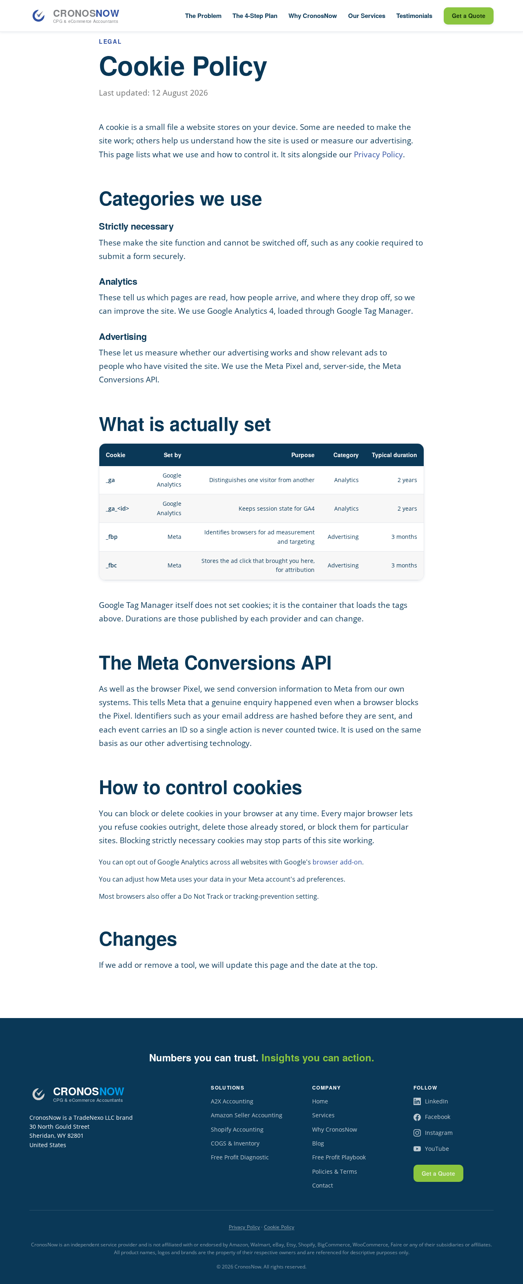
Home (320, 1101)
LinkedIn (436, 1101)
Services (323, 1115)
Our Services (366, 15)
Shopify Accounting (237, 1129)
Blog (318, 1143)
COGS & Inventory (235, 1143)
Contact (322, 1185)
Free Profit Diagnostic (240, 1157)
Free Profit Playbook (339, 1157)
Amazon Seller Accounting (246, 1115)
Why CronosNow (312, 15)
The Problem (203, 15)
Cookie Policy (279, 1227)
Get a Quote (468, 15)
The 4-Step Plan (254, 15)
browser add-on (337, 861)
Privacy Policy (378, 154)
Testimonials (414, 15)
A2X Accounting (232, 1101)
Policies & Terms (334, 1171)
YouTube (437, 1148)
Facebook (437, 1117)
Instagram (439, 1133)
